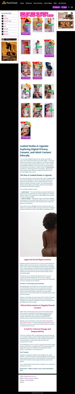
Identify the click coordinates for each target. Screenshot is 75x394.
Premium (32, 15)
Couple (33, 13)
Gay (38, 13)
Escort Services (38, 3)
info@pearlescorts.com (29, 376)
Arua (5, 16)
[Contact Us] (72, 7)
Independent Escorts (48, 322)
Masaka (6, 31)
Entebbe (6, 18)
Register (57, 7)
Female (23, 13)
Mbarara (6, 34)
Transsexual (44, 13)
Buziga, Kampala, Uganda (31, 378)
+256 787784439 (29, 380)
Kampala (6, 29)
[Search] (69, 7)
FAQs (55, 3)
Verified (39, 15)
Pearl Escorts (50, 167)
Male (28, 13)
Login (64, 7)
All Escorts (29, 3)
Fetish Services (27, 322)
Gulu (5, 23)
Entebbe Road (7, 21)
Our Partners (62, 3)
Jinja (5, 26)
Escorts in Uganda (45, 277)
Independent (24, 15)
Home (22, 3)
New (44, 15)
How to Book (48, 3)
